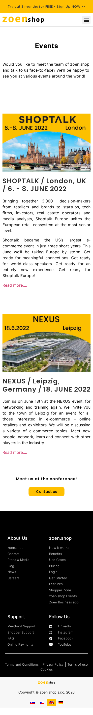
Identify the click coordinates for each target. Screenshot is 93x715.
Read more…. (14, 285)
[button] (86, 20)
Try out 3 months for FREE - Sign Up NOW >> (46, 6)
